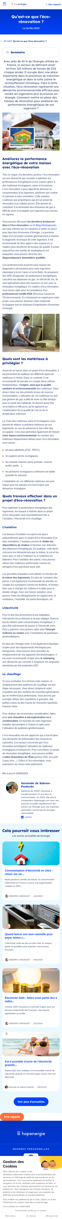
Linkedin (28, 817)
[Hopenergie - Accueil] (18, 5)
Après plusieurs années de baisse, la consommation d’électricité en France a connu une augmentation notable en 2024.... (29, 882)
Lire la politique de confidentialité (16, 1206)
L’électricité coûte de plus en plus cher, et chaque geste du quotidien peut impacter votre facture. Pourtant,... (28, 946)
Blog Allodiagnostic (46, 225)
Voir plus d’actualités (31, 1101)
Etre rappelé (54, 4)
